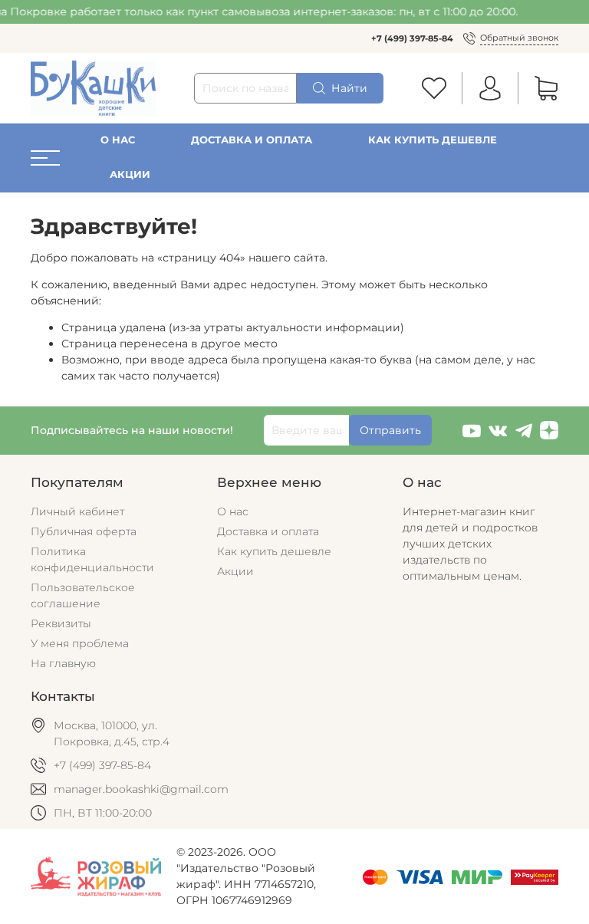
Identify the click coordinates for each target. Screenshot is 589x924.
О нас (117, 140)
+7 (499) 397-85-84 (412, 38)
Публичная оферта (84, 531)
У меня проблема (80, 643)
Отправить (390, 430)
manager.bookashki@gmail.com (141, 789)
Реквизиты (61, 623)
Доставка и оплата (251, 140)
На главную (63, 663)
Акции (130, 174)
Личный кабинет (77, 511)
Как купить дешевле (432, 140)
